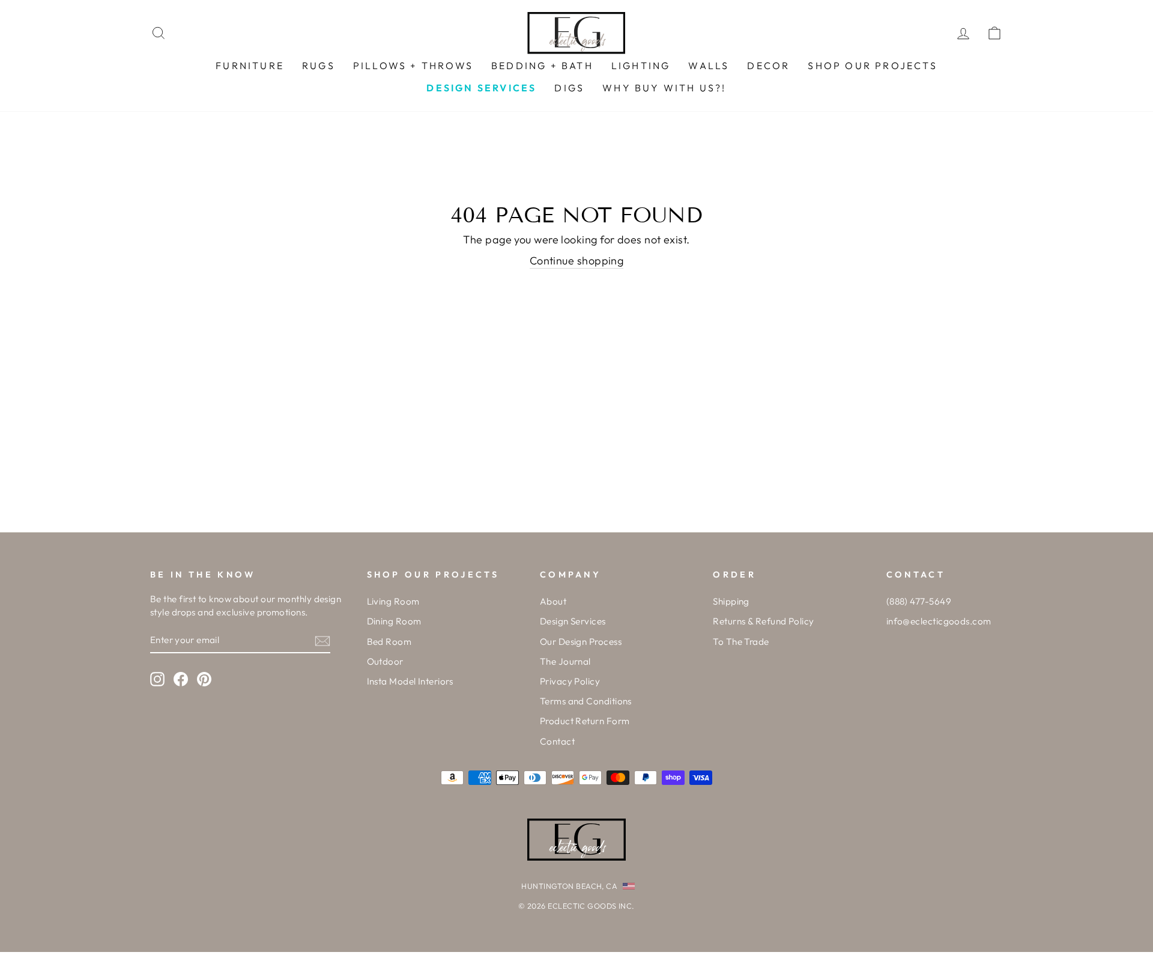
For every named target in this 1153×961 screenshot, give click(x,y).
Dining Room (394, 621)
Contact (557, 741)
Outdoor (385, 661)
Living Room (393, 601)
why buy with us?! (664, 88)
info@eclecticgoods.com (938, 621)
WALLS (708, 65)
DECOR (768, 65)
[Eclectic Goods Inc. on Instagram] (157, 678)
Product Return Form (585, 721)
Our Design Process (581, 641)
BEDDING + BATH (542, 65)
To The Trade (741, 641)
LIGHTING (641, 65)
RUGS (318, 65)
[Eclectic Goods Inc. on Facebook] (181, 678)
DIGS (569, 88)
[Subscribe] (322, 640)
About (553, 601)
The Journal (565, 661)
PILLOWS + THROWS (413, 65)
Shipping (731, 601)
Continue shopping (577, 260)
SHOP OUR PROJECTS (872, 65)
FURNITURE (250, 65)
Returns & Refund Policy (763, 621)
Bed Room (389, 641)
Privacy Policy (570, 681)
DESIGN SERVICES (481, 88)
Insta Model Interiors (410, 681)
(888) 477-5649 (918, 601)
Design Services (573, 621)
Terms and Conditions (586, 701)
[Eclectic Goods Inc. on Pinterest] (204, 678)
